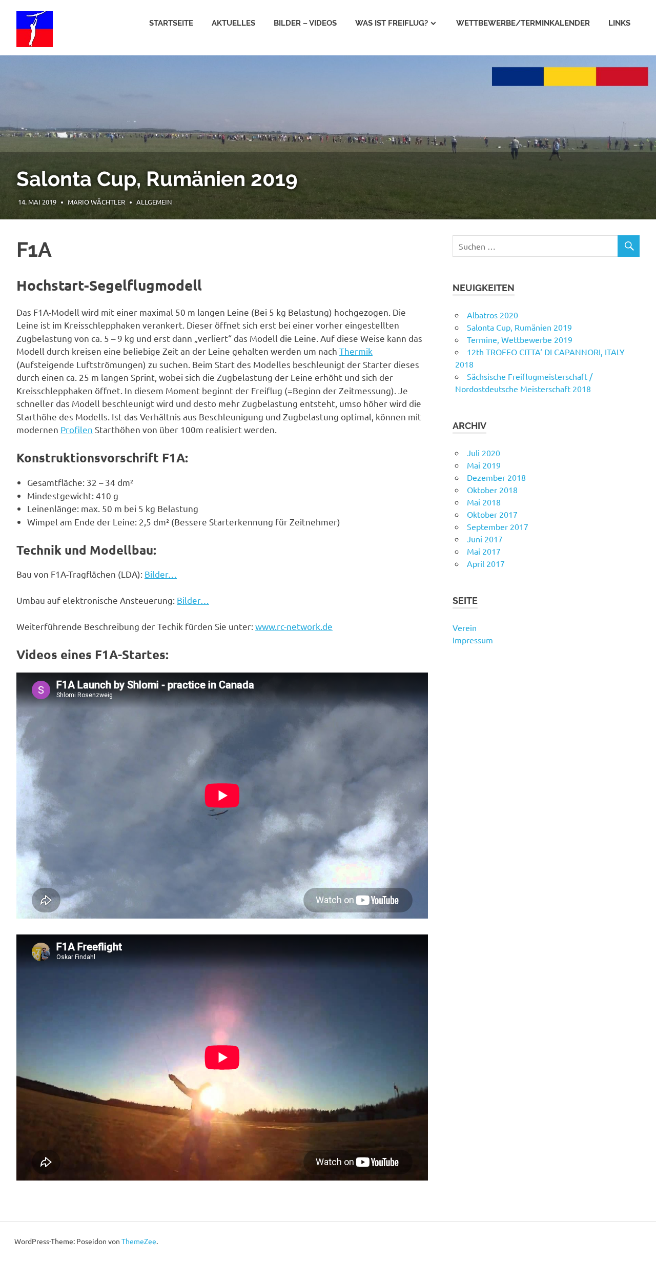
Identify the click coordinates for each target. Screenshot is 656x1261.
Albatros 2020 (492, 315)
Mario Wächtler (113, 201)
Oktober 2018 (492, 489)
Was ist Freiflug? (391, 23)
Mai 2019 (484, 465)
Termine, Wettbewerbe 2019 (153, 179)
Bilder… (161, 573)
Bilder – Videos (305, 23)
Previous (20, 127)
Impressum (473, 640)
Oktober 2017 (492, 514)
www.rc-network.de (294, 626)
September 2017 (497, 526)
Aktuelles (233, 23)
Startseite (171, 23)
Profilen (76, 429)
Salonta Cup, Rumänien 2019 (519, 327)
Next (635, 127)
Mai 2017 (484, 551)
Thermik (356, 350)
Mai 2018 (484, 502)
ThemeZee (138, 1241)
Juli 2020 (483, 453)
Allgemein (171, 201)
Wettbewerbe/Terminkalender (523, 23)
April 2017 (486, 563)
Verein (465, 627)
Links (619, 23)
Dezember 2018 (496, 477)
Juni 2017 (485, 539)
